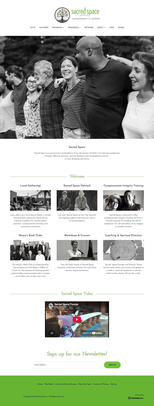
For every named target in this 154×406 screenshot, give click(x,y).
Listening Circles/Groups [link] (66, 384)
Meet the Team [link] (84, 384)
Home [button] (40, 384)
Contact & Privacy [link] (101, 384)
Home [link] (32, 28)
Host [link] (111, 28)
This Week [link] (43, 28)
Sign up (112, 365)
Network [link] (89, 28)
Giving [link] (121, 28)
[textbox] (67, 365)
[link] (77, 15)
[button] (58, 27)
